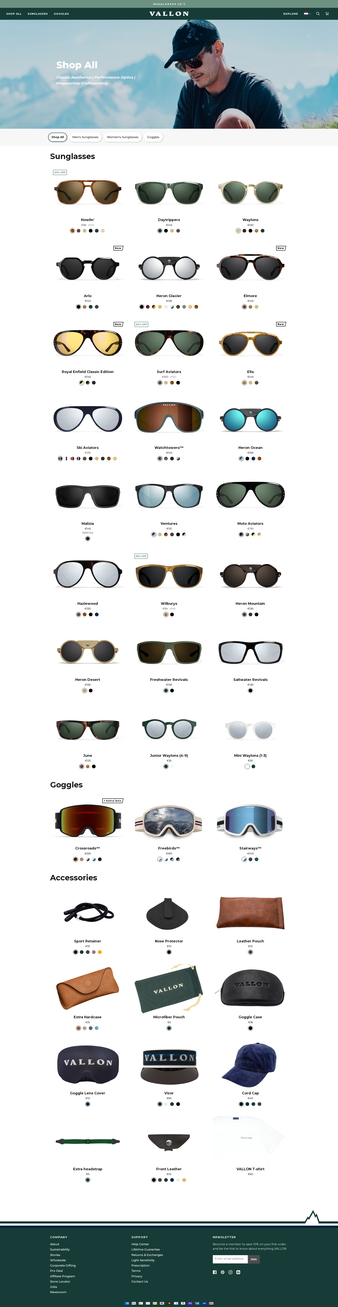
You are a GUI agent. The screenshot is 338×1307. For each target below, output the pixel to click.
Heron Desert (87, 680)
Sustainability (60, 1249)
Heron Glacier (169, 296)
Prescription (140, 1265)
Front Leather (169, 1169)
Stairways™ (250, 848)
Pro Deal (56, 1271)
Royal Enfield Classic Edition (88, 372)
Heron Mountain (250, 603)
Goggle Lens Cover (87, 1093)
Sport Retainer (87, 941)
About (54, 1244)
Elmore (250, 296)
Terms (136, 1271)
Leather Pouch (250, 941)
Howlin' (87, 220)
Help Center (140, 1244)
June (87, 755)
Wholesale (58, 1260)
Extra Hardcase (88, 1017)
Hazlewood (87, 603)
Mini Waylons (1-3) (250, 755)
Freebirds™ (169, 848)
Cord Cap (250, 1093)
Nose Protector (169, 941)
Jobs (53, 1287)
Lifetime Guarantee (145, 1249)
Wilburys (169, 603)
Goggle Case (250, 1017)
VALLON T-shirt (250, 1169)
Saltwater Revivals (250, 680)
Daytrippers (169, 220)
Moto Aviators (250, 523)
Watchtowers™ (169, 448)
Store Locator (60, 1281)
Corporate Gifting (63, 1265)
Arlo (88, 296)
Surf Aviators (169, 372)
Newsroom (58, 1292)
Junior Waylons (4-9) (169, 755)
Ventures (169, 523)
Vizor (169, 1093)
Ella (250, 372)
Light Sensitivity (143, 1260)
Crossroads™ (87, 848)
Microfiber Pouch (169, 1017)
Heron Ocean (250, 448)
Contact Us (139, 1281)
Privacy (136, 1276)
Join (254, 1259)
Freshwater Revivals (169, 680)
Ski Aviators (88, 448)
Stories (55, 1255)
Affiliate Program (62, 1276)
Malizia (88, 523)
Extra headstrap (87, 1169)
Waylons (250, 220)
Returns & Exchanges (147, 1255)
